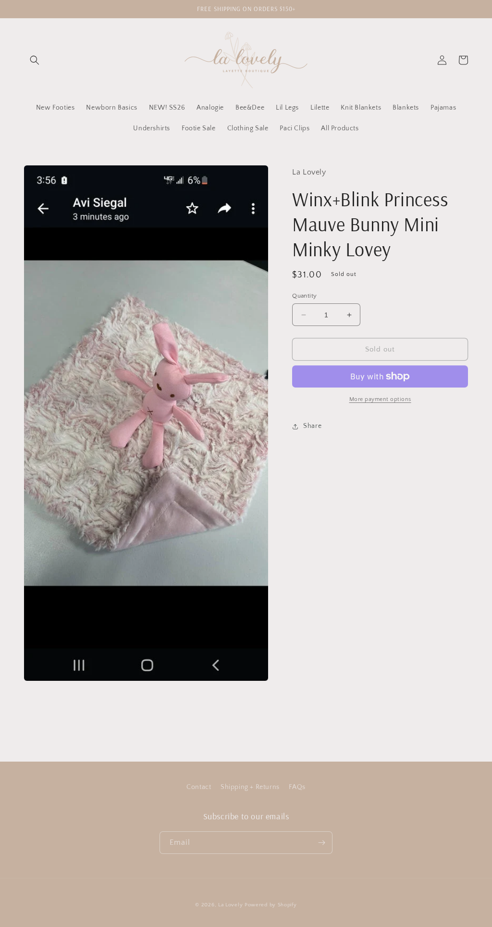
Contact (198, 787)
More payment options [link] (380, 399)
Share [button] (312, 426)
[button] (34, 60)
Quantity (304, 295)
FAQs (297, 787)
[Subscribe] (321, 842)
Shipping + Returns (250, 787)
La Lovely (230, 905)
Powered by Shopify (271, 905)
